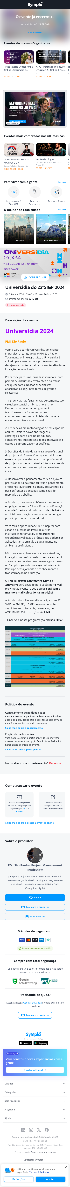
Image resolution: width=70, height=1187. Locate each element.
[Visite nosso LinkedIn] (23, 1130)
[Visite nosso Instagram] (31, 1130)
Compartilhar (38, 277)
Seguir (37, 897)
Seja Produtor (12, 1100)
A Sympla (10, 1109)
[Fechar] (65, 1167)
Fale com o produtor (37, 907)
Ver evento (35, 32)
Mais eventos (37, 916)
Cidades (9, 1083)
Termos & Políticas (39, 1172)
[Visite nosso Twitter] (39, 1130)
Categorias (10, 1092)
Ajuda (8, 1118)
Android (19, 811)
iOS (26, 808)
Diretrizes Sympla (33, 1159)
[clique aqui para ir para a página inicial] (35, 4)
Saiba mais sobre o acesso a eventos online (29, 822)
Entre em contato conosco (43, 1152)
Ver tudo (62, 182)
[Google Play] (41, 1043)
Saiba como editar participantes (23, 749)
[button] (9, 1170)
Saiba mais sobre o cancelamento (24, 727)
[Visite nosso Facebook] (47, 1130)
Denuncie (55, 763)
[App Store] (25, 1043)
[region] (35, 1175)
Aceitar (50, 1179)
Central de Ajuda (32, 1002)
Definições (18, 1179)
